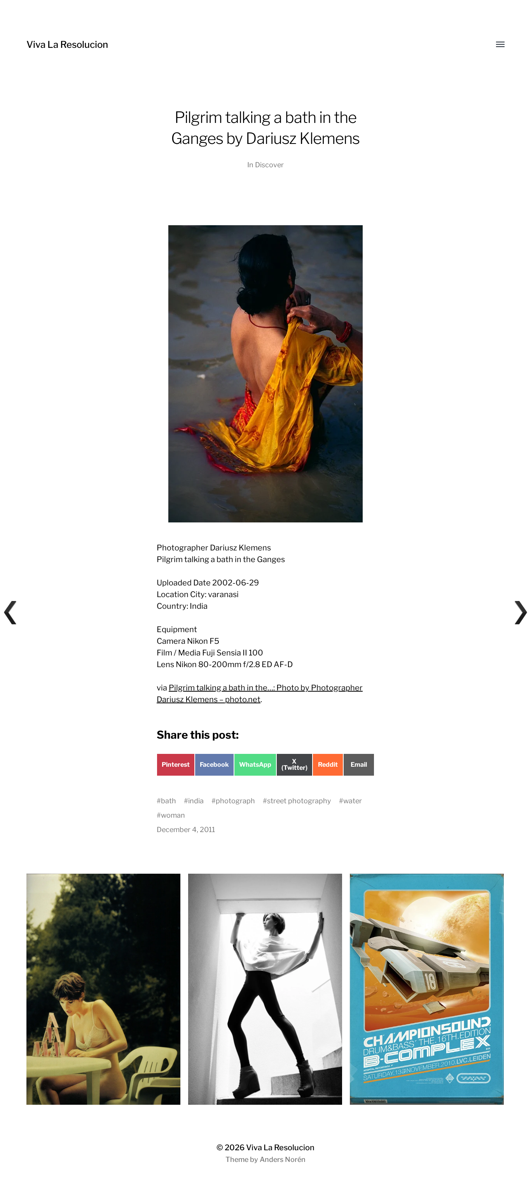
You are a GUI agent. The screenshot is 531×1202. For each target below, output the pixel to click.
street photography (299, 801)
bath (168, 801)
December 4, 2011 (186, 829)
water (352, 801)
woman (173, 815)
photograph (235, 801)
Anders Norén (283, 1159)
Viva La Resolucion (67, 44)
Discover (269, 165)
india (196, 801)
